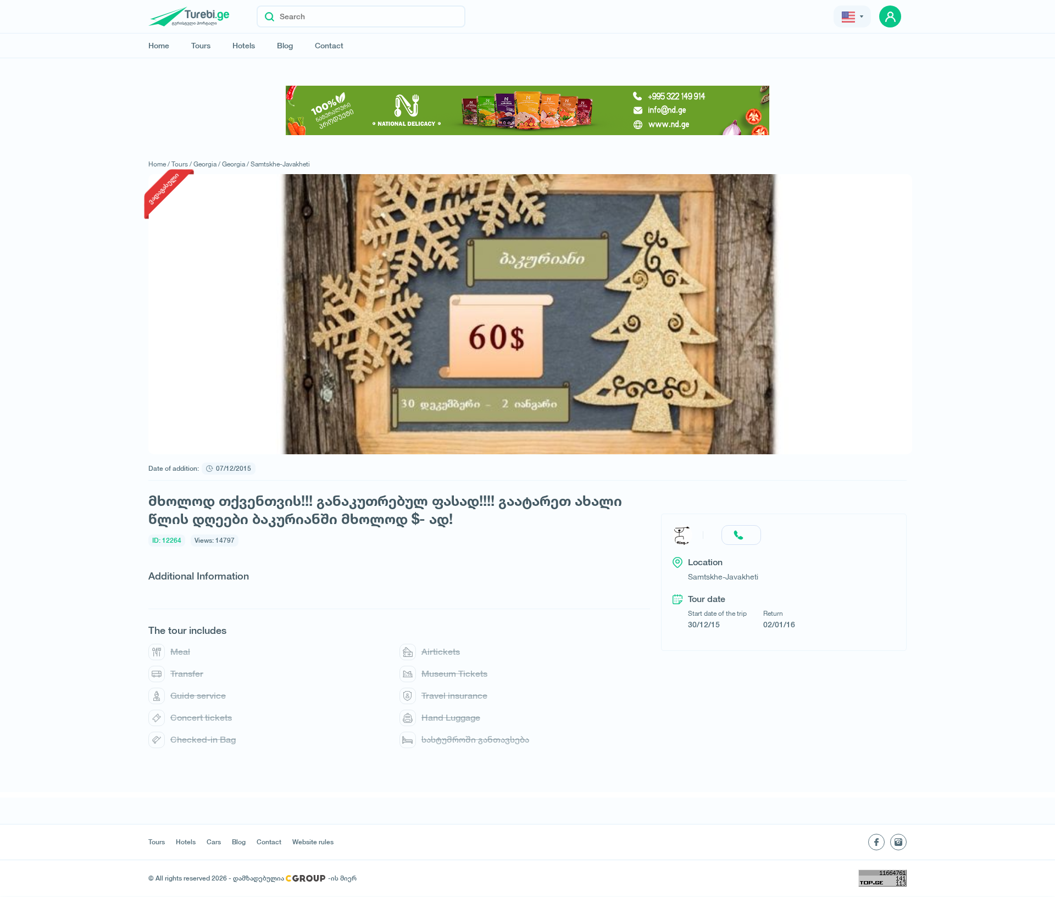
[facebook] (876, 842)
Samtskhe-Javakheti (280, 164)
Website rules (313, 842)
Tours (200, 45)
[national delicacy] (527, 110)
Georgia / (206, 164)
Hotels (243, 45)
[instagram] (898, 842)
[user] (890, 16)
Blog (285, 45)
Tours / (181, 164)
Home (158, 45)
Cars (214, 842)
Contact (329, 45)
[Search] (269, 16)
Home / (159, 164)
